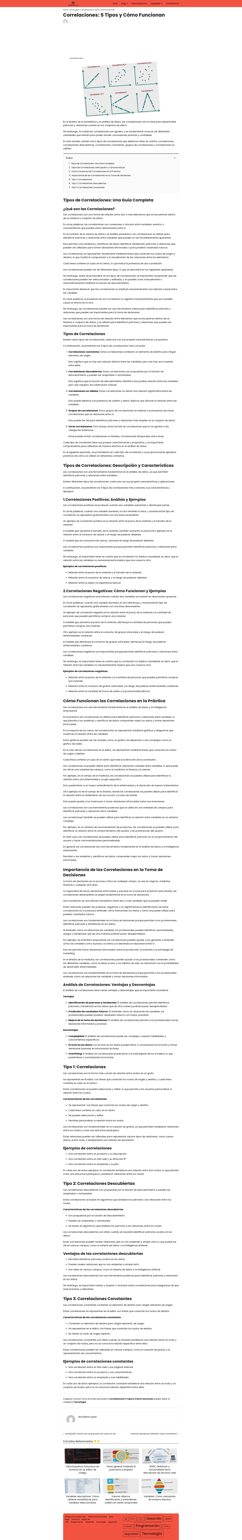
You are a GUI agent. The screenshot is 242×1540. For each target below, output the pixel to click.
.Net (125, 1519)
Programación (77, 1522)
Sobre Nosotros (139, 3)
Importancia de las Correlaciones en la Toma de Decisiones (101, 175)
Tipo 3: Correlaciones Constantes (88, 187)
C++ (133, 1518)
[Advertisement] (124, 38)
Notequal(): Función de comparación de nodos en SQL (90, 1433)
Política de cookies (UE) (75, 1516)
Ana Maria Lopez (76, 58)
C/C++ (141, 1519)
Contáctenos (172, 3)
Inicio (115, 3)
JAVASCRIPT (128, 1526)
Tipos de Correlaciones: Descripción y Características (98, 167)
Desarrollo (89, 1522)
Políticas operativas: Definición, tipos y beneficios (154, 1433)
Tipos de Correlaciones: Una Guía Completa (92, 163)
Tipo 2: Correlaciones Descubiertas (89, 183)
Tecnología (101, 1522)
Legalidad (155, 3)
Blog (123, 3)
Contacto (75, 1519)
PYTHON (165, 1526)
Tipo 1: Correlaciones (82, 179)
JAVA (168, 1518)
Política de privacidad (97, 1516)
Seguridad (112, 1522)
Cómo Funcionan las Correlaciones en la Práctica (95, 171)
